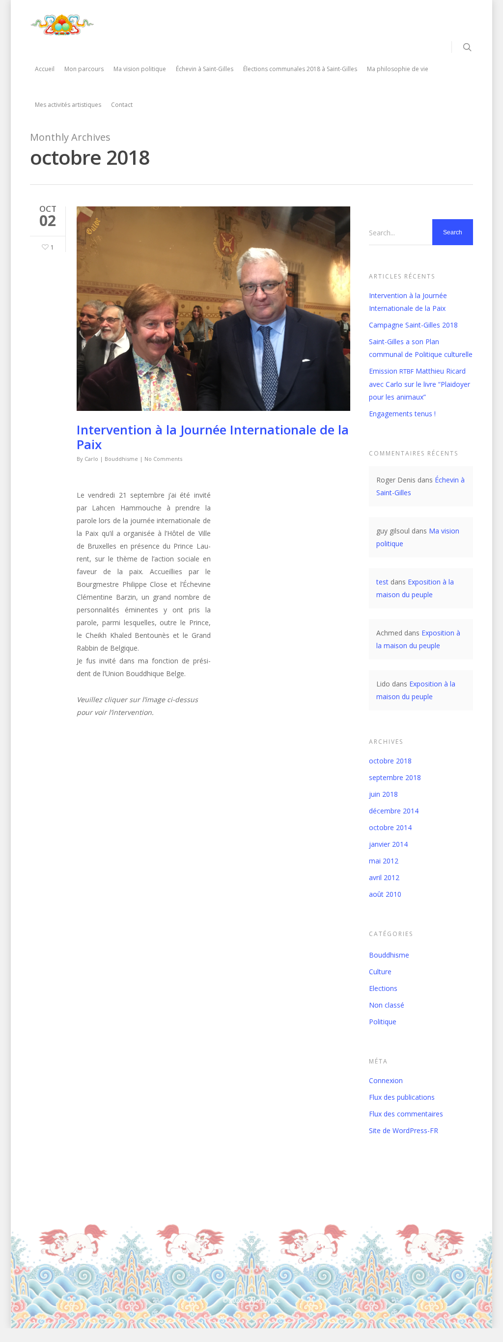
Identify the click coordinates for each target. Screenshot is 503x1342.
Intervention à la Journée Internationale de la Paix (213, 437)
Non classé (386, 1005)
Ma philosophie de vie (397, 69)
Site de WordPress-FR (403, 1130)
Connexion (386, 1080)
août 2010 (385, 894)
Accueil (45, 69)
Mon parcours (84, 69)
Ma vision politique (139, 69)
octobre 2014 (390, 827)
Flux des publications (402, 1097)
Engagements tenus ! (402, 413)
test (382, 581)
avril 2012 (384, 877)
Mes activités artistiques (68, 105)
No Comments (163, 458)
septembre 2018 (395, 777)
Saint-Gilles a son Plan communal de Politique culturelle (421, 348)
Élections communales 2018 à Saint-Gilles (300, 69)
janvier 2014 (388, 844)
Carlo (91, 458)
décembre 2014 (394, 810)
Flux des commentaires (406, 1113)
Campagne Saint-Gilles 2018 (413, 324)
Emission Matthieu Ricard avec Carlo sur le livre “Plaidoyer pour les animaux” (419, 384)
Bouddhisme (121, 458)
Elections (383, 988)
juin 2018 (383, 794)
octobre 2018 (390, 760)
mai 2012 (383, 860)
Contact (122, 105)
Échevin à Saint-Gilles (204, 69)
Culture (380, 971)
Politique (382, 1021)
